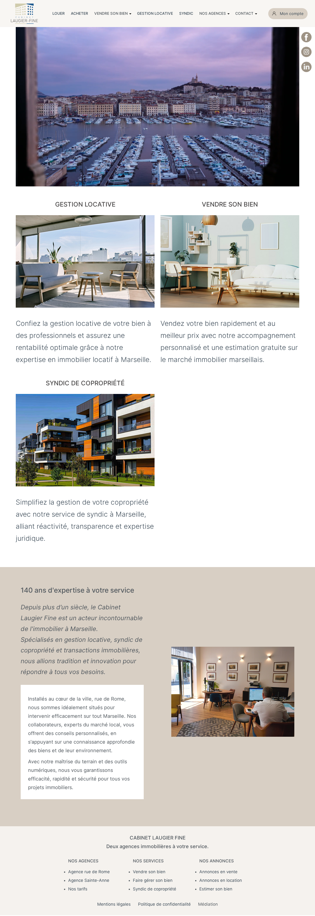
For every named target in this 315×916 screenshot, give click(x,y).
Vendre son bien (149, 871)
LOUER (58, 13)
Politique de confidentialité (164, 904)
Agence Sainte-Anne (88, 880)
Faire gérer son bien (153, 880)
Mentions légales (114, 904)
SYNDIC (186, 13)
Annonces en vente (218, 871)
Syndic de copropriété (154, 888)
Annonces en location (220, 880)
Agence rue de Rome (89, 871)
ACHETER (79, 13)
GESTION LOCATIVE (155, 13)
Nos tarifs (77, 888)
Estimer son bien (215, 888)
